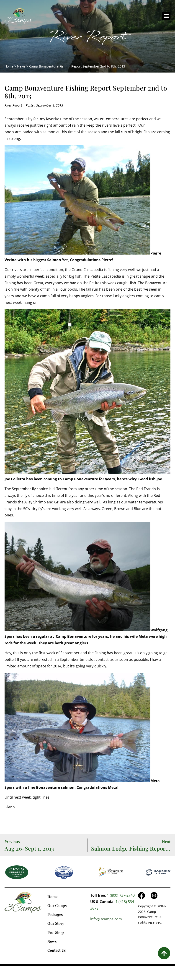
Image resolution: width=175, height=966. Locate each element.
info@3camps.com (106, 919)
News (21, 66)
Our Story (55, 923)
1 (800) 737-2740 (121, 895)
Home (9, 66)
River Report (87, 38)
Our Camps (57, 905)
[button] (166, 16)
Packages (55, 914)
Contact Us (56, 950)
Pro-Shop (55, 932)
